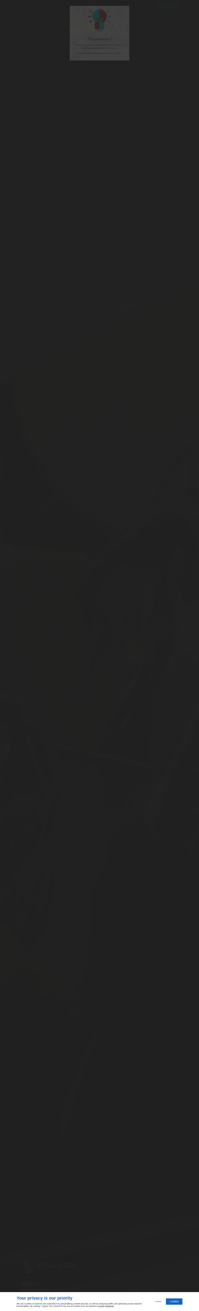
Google (100, 1306)
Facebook (109, 1306)
